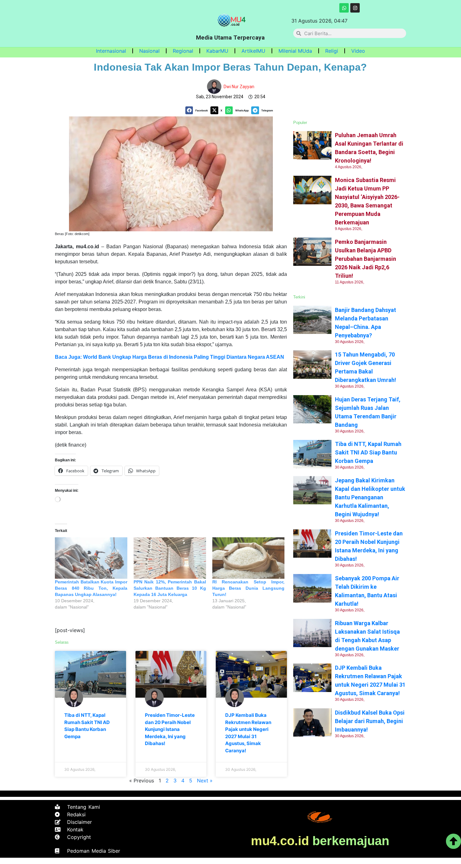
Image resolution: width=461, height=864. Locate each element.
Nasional (149, 51)
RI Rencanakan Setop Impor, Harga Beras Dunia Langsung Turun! (248, 588)
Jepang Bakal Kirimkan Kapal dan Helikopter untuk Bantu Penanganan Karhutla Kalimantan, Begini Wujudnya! (370, 497)
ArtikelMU (253, 51)
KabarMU (217, 51)
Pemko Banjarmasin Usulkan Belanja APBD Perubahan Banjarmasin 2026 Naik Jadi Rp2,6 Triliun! (365, 259)
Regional (183, 51)
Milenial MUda (295, 51)
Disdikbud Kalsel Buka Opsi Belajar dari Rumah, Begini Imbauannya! (370, 721)
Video (358, 51)
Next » (205, 780)
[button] (197, 110)
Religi (331, 51)
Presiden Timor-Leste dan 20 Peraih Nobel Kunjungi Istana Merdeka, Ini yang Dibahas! (170, 729)
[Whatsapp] (344, 8)
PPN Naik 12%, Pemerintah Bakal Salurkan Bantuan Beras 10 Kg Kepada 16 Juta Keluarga (170, 588)
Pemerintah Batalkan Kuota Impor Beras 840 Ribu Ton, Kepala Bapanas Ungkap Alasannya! (91, 588)
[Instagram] (355, 8)
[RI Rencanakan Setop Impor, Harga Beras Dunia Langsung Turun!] (248, 558)
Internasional (111, 51)
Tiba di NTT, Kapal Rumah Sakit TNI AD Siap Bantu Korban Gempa (368, 452)
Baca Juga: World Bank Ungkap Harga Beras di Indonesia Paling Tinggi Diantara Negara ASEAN (169, 357)
